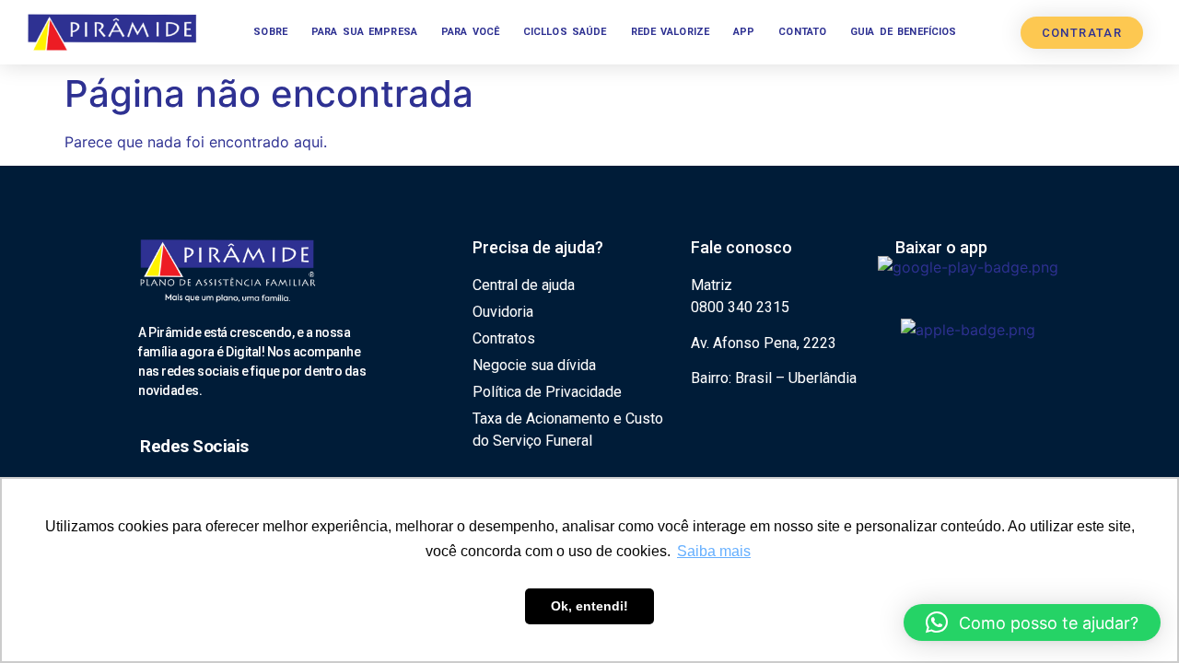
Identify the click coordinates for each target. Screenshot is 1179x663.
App (743, 32)
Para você (470, 32)
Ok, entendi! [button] (589, 606)
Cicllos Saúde (565, 32)
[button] (1032, 622)
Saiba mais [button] (714, 551)
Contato (802, 32)
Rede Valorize (670, 32)
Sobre (270, 32)
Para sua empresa (364, 32)
